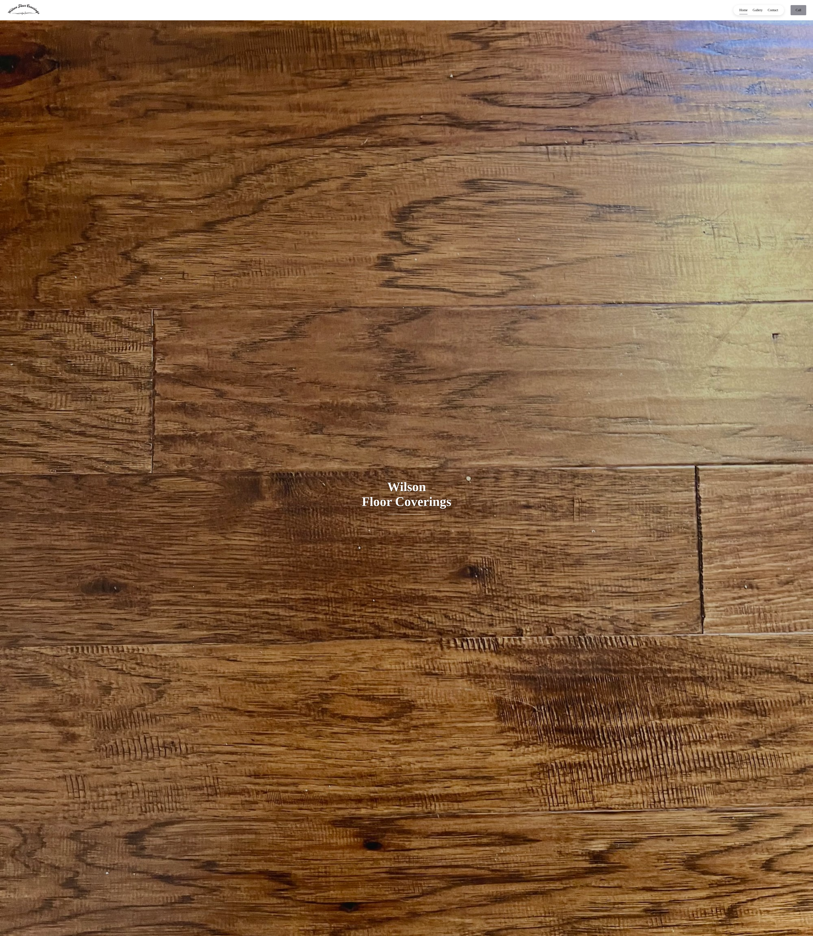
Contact (773, 10)
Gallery (758, 10)
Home (743, 10)
